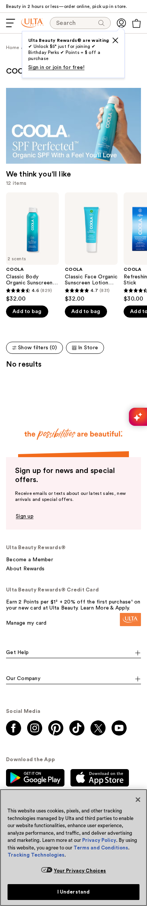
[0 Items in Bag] (136, 23)
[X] (115, 40)
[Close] (138, 799)
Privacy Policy (99, 840)
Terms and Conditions (101, 847)
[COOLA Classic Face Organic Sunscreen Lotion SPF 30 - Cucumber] (91, 247)
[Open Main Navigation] (10, 23)
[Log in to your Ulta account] (121, 23)
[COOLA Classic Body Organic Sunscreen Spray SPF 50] (32, 247)
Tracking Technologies (36, 854)
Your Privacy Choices (80, 870)
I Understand (73, 891)
